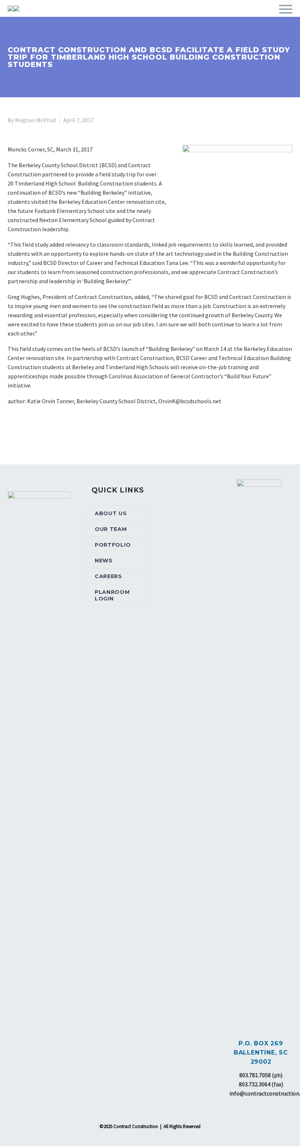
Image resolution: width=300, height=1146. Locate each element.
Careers (108, 576)
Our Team (111, 529)
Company (131, 19)
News (104, 560)
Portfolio (222, 19)
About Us (111, 513)
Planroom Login (112, 595)
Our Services (175, 19)
